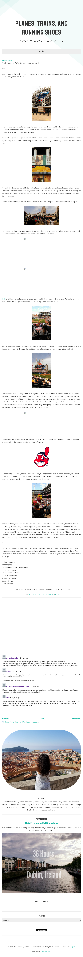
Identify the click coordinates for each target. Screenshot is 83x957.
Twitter (41, 594)
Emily (4, 299)
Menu (41, 51)
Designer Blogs (46, 951)
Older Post (76, 718)
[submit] (80, 906)
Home (41, 718)
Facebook (32, 594)
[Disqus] (41, 625)
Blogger (72, 947)
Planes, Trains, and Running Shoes (41, 28)
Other (57, 594)
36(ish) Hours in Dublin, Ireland (41, 823)
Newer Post (7, 718)
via (41, 436)
